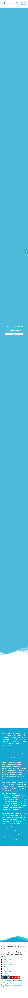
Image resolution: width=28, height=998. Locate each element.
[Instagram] (5, 977)
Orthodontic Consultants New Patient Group (12, 986)
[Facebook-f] (2, 977)
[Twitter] (8, 977)
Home (2, 992)
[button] (26, 251)
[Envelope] (18, 977)
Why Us (3, 995)
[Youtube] (15, 977)
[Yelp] (12, 977)
